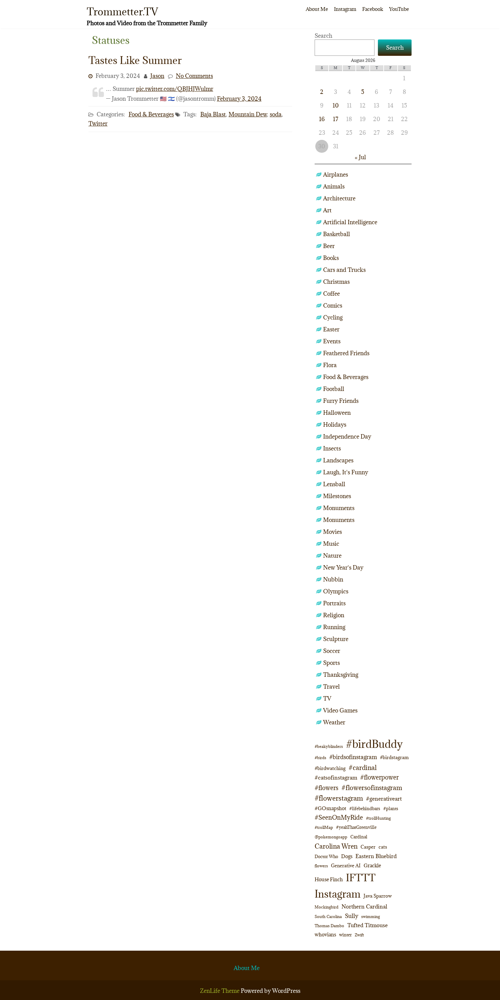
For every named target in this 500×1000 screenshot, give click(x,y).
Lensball (334, 484)
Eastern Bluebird (376, 856)
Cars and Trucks (344, 270)
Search (323, 35)
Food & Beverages (151, 114)
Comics (332, 305)
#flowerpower (379, 777)
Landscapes (338, 460)
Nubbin (333, 579)
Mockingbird (326, 906)
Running (334, 627)
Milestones (337, 496)
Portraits (334, 603)
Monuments (338, 508)
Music (331, 543)
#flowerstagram (339, 798)
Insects (332, 448)
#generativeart (384, 798)
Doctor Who (326, 856)
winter (345, 934)
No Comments (194, 76)
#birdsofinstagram (353, 757)
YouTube (399, 9)
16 (322, 119)
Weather (334, 722)
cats (383, 847)
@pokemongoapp (331, 836)
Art (327, 210)
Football (333, 389)
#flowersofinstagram (371, 788)
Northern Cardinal (364, 906)
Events (331, 341)
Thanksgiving (340, 674)
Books (331, 258)
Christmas (336, 281)
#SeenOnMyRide (339, 817)
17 (335, 119)
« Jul (360, 157)
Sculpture (335, 639)
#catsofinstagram (336, 777)
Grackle (372, 865)
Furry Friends (341, 401)
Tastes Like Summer (135, 60)
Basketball (336, 234)
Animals (334, 186)
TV (327, 698)
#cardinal (363, 767)
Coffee (331, 293)
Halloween (337, 412)
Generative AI (346, 866)
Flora (330, 365)
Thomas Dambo (329, 925)
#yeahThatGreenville (356, 827)
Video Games (340, 710)
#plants (390, 808)
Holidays (334, 424)
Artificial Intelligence (350, 222)
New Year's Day (343, 567)
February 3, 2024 (239, 98)
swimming (370, 916)
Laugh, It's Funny (345, 472)
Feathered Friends (346, 353)
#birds (320, 757)
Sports (331, 663)
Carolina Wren (336, 846)
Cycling (333, 317)
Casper (368, 847)
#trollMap (324, 827)
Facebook (372, 9)
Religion (333, 615)
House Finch (329, 879)
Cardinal (358, 837)
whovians (325, 934)
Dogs (346, 856)
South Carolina (328, 916)
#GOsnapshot (330, 808)
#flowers (326, 788)
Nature (332, 555)
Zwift (359, 934)
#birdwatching (330, 768)
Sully (351, 916)
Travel (331, 686)
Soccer (331, 651)
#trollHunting (378, 818)
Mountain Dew (248, 114)
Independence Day (347, 436)
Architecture (339, 198)
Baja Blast (213, 114)
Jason (157, 76)
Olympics (335, 591)
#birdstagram (394, 757)
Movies (332, 532)
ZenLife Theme (220, 991)
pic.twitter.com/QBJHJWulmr (174, 89)
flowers (321, 865)
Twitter (97, 123)
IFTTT (361, 877)
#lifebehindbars (364, 808)
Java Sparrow (378, 896)
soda (276, 114)
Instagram (345, 9)
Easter (331, 329)
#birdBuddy (374, 744)
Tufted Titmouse (367, 925)
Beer (329, 246)
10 (336, 105)
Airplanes (335, 174)
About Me (317, 9)
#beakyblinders (329, 746)
